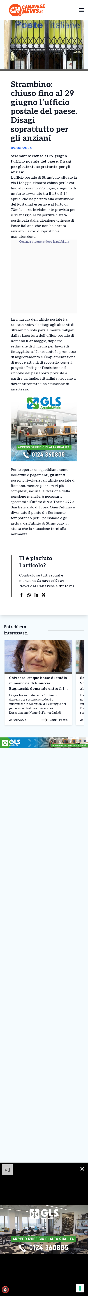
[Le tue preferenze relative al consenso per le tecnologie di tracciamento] (80, 1288)
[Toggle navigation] (81, 10)
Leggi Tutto (58, 720)
